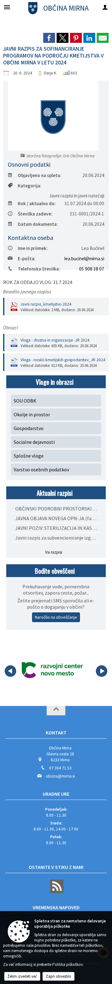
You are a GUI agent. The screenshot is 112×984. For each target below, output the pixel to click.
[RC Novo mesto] (52, 670)
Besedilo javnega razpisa (27, 292)
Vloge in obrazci (54, 382)
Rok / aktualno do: (37, 203)
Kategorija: (29, 186)
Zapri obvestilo (58, 976)
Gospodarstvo (29, 428)
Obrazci (10, 328)
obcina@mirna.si (60, 776)
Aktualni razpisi (54, 493)
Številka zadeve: (35, 214)
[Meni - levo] (7, 7)
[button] (10, 671)
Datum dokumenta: (38, 224)
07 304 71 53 (60, 768)
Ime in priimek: (33, 248)
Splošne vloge (29, 456)
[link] (49, 38)
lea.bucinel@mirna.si (84, 258)
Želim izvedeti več (22, 976)
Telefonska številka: (39, 269)
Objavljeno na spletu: (39, 175)
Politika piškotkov (67, 964)
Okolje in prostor (32, 414)
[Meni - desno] (105, 7)
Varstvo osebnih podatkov (41, 469)
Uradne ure (56, 794)
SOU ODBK (25, 401)
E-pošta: (26, 258)
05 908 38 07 (91, 269)
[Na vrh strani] (56, 710)
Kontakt (56, 732)
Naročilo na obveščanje (56, 617)
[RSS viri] (56, 891)
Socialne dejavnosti (34, 442)
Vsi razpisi (53, 552)
